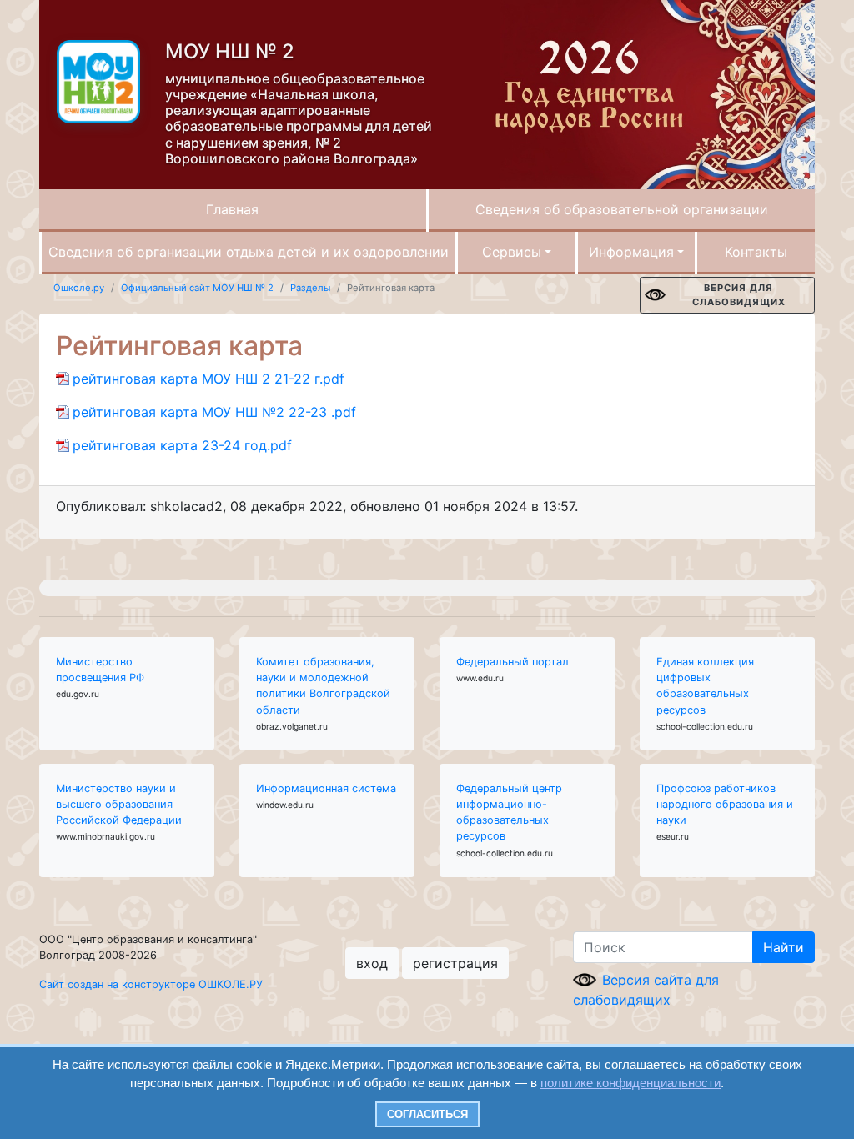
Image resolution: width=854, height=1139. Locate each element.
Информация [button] (631, 251)
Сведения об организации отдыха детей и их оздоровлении (248, 251)
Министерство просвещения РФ (100, 669)
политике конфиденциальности (630, 1083)
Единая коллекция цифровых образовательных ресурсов (705, 685)
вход (372, 963)
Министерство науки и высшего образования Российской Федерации (119, 804)
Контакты (756, 251)
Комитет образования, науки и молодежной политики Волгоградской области (323, 685)
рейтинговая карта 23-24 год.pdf (182, 445)
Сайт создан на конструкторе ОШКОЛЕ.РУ (151, 984)
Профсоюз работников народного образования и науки (724, 804)
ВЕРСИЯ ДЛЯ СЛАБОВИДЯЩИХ (739, 295)
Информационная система (326, 788)
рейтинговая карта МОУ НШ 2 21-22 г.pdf (208, 378)
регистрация (455, 963)
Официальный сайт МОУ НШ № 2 (197, 288)
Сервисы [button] (511, 251)
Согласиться (427, 1114)
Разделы (310, 288)
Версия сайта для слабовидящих (646, 989)
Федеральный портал (512, 661)
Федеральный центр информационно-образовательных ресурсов (509, 812)
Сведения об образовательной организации (621, 209)
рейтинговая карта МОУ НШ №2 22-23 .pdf (214, 412)
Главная (232, 209)
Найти (783, 947)
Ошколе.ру (78, 288)
